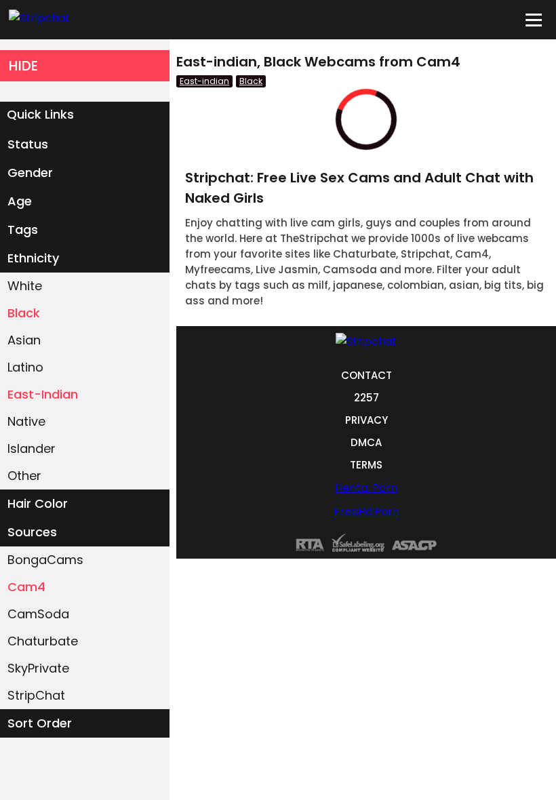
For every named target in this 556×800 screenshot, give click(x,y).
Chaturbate (42, 641)
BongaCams (45, 559)
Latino (25, 367)
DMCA (366, 442)
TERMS (366, 465)
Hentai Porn (366, 488)
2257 (366, 398)
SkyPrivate (38, 668)
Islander (31, 448)
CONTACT (366, 375)
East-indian (204, 81)
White (24, 285)
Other (24, 475)
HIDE (23, 65)
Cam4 (26, 586)
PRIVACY (366, 420)
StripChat (36, 695)
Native (26, 421)
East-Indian (42, 394)
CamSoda (38, 613)
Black (23, 312)
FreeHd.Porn (366, 511)
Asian (24, 340)
